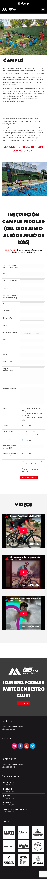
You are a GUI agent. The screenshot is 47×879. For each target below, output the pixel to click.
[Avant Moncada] (9, 9)
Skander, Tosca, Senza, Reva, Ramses (16, 809)
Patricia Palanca (9, 782)
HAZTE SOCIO (23, 703)
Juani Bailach (7, 789)
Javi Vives (6, 796)
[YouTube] (24, 3)
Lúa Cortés (7, 803)
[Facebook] (22, 3)
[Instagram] (19, 3)
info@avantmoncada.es (14, 727)
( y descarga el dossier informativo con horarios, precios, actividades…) (23, 251)
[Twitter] (28, 3)
